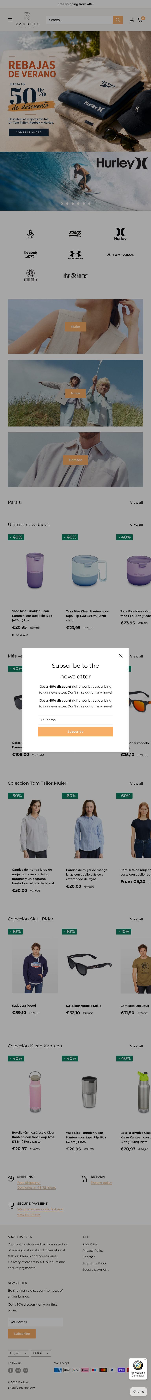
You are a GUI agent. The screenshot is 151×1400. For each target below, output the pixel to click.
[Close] (121, 655)
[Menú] (144, 1360)
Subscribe (75, 732)
